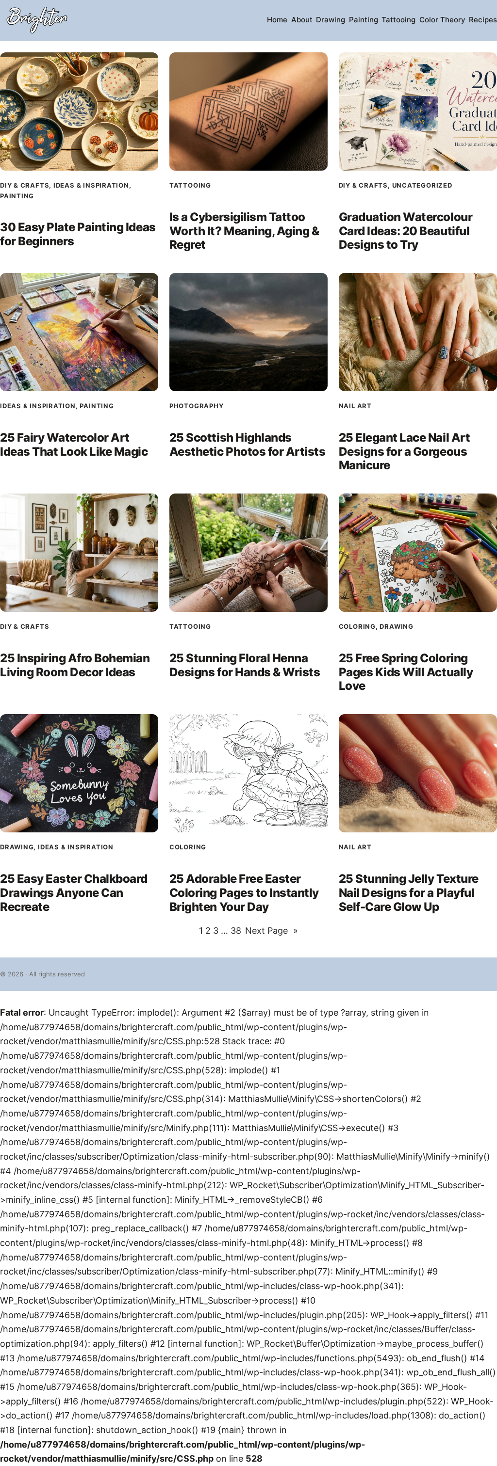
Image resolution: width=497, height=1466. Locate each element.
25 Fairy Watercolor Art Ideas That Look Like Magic (74, 445)
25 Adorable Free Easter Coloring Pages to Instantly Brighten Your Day (244, 893)
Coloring (357, 626)
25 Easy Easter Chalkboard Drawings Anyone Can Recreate (74, 893)
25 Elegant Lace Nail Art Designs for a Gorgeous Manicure (404, 452)
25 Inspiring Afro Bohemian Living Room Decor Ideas (75, 665)
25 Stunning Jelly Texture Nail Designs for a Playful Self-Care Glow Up (409, 893)
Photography (196, 406)
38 (236, 930)
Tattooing (190, 185)
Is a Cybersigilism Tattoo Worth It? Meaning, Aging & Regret (244, 231)
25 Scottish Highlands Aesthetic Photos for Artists (247, 445)
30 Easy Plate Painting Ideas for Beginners (78, 234)
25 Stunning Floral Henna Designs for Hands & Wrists (244, 665)
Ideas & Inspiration (91, 185)
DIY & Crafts (24, 185)
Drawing (396, 626)
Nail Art (355, 406)
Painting (17, 196)
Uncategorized (422, 185)
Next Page (271, 930)
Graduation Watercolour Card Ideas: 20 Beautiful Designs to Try (405, 231)
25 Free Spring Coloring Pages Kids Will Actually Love (406, 672)
